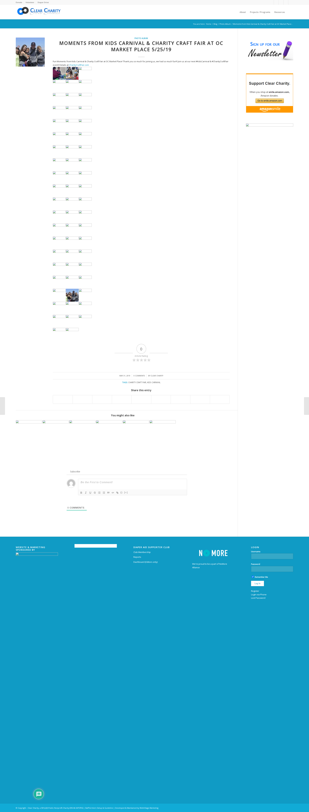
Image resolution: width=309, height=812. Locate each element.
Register (255, 591)
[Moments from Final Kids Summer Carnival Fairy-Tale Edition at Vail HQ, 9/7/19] (29, 433)
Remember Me (261, 577)
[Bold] (81, 493)
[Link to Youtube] (286, 2)
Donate (19, 2)
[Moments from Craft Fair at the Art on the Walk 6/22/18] (82, 433)
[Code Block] (113, 493)
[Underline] (90, 493)
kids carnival (153, 382)
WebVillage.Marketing (149, 808)
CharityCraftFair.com (79, 64)
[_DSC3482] (30, 52)
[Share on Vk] (180, 399)
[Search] (290, 12)
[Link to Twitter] (276, 2)
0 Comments (139, 376)
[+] (126, 492)
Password (255, 564)
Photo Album (141, 38)
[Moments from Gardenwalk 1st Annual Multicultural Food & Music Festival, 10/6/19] (163, 433)
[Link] (117, 493)
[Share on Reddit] (200, 399)
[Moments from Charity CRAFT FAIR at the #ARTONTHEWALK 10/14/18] (55, 433)
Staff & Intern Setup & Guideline (99, 808)
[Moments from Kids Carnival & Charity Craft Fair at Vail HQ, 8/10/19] (109, 433)
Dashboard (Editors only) (145, 562)
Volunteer (30, 2)
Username (255, 551)
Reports (137, 557)
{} (121, 492)
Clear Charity (157, 376)
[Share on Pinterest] (121, 399)
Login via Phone (259, 594)
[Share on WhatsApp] (102, 399)
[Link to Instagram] (290, 2)
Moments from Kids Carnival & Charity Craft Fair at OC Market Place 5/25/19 (141, 46)
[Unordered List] (104, 493)
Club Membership (142, 552)
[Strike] (95, 493)
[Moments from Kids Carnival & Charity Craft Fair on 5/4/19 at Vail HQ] (136, 433)
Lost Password (258, 597)
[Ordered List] (99, 493)
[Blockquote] (108, 493)
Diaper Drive (43, 2)
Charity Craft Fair (137, 382)
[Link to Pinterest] (281, 2)
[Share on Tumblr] (161, 399)
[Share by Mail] (219, 399)
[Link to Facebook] (271, 2)
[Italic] (86, 493)
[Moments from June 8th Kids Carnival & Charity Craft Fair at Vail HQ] (306, 406)
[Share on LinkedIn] (141, 399)
